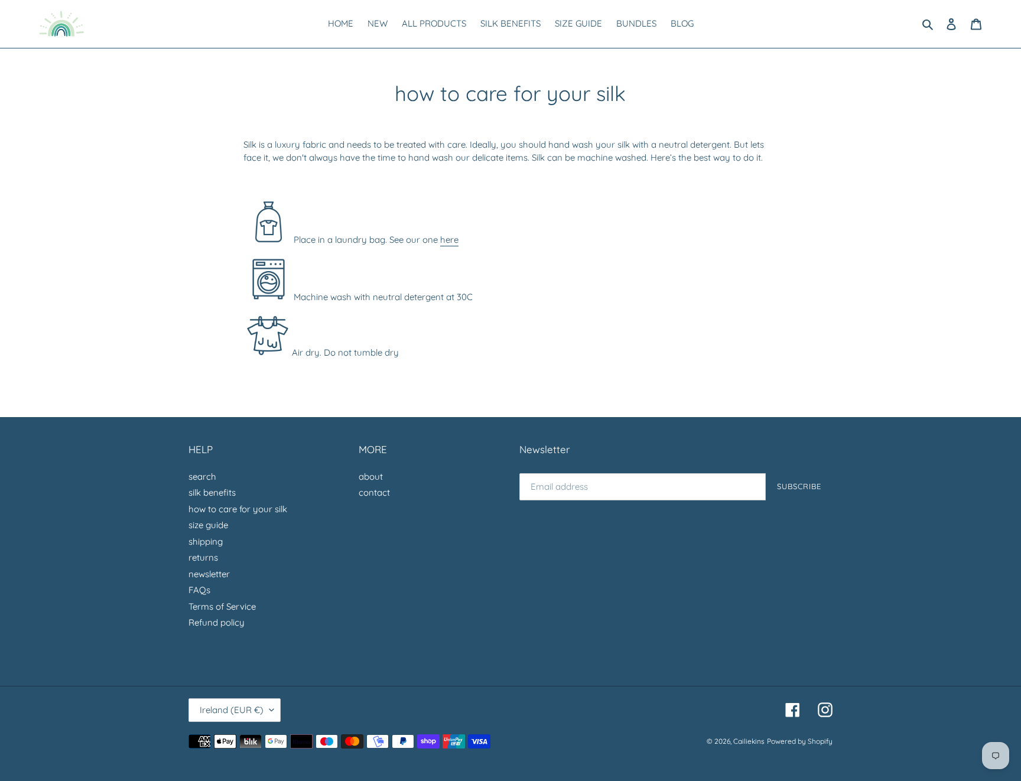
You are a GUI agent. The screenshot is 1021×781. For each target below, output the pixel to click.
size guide (208, 525)
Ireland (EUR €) (232, 709)
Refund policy (216, 622)
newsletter (209, 574)
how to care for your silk (237, 509)
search (202, 476)
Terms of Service (222, 606)
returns (203, 557)
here (449, 239)
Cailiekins (749, 741)
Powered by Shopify (800, 741)
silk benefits (212, 492)
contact (374, 492)
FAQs (199, 589)
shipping (205, 541)
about (371, 476)
